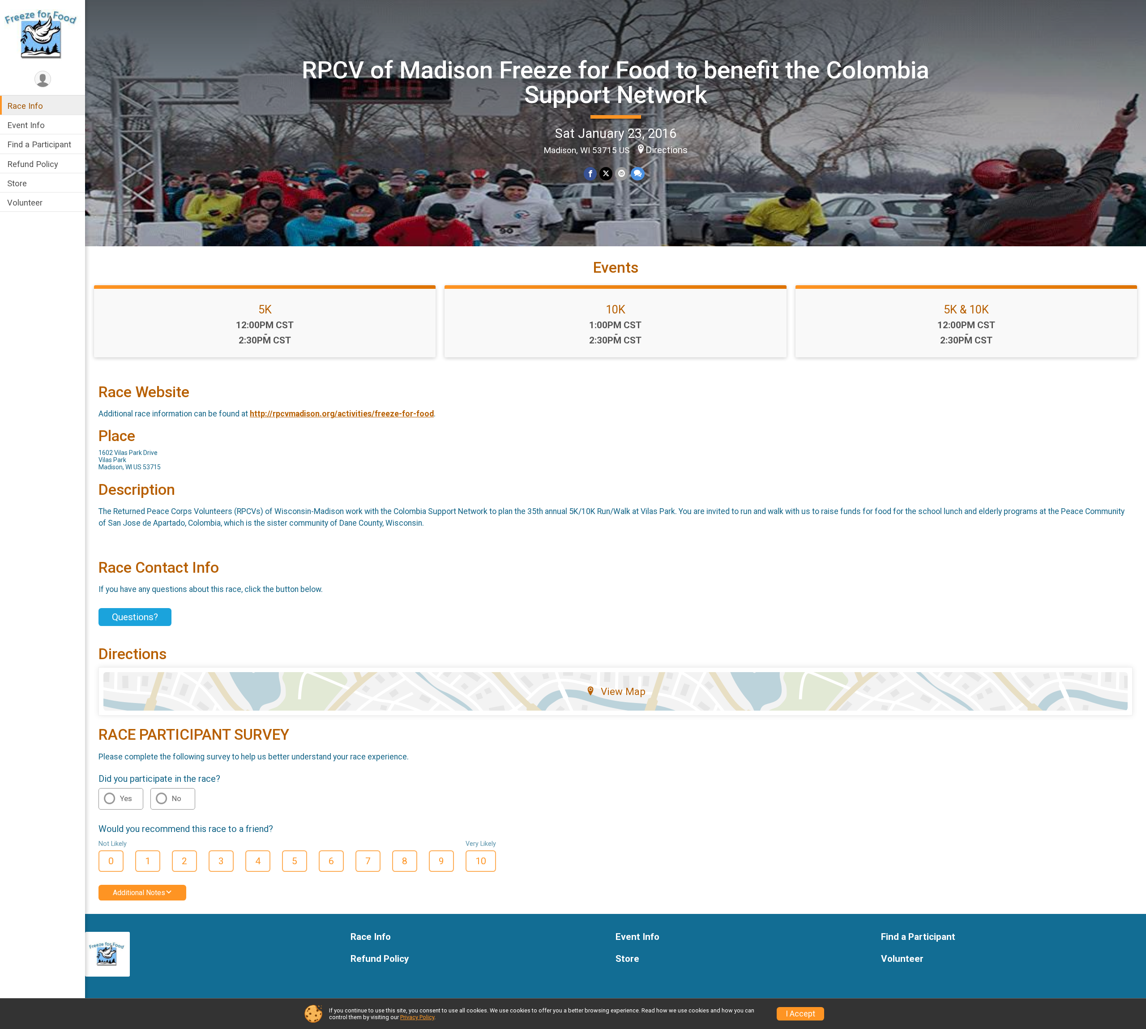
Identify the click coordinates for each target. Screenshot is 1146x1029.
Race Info (25, 106)
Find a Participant (39, 144)
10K (615, 309)
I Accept (800, 1013)
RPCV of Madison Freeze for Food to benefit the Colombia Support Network (615, 82)
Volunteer (25, 202)
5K (265, 309)
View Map (623, 691)
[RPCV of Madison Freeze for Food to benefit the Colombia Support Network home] (42, 34)
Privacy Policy (417, 1017)
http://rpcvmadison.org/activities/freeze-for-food (342, 413)
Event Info (26, 125)
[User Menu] (42, 79)
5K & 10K (966, 309)
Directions (667, 150)
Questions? (135, 617)
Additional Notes (139, 892)
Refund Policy (32, 164)
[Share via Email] (621, 173)
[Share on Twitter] (605, 173)
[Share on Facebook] (590, 173)
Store (17, 183)
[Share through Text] (638, 173)
